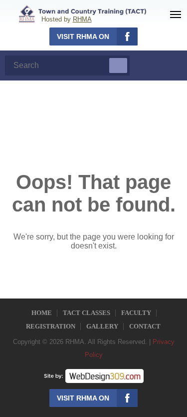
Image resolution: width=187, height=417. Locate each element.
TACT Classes (86, 312)
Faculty (136, 312)
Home (41, 312)
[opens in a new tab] (94, 376)
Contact (145, 326)
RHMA (82, 19)
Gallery (102, 326)
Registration (50, 326)
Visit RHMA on (83, 36)
